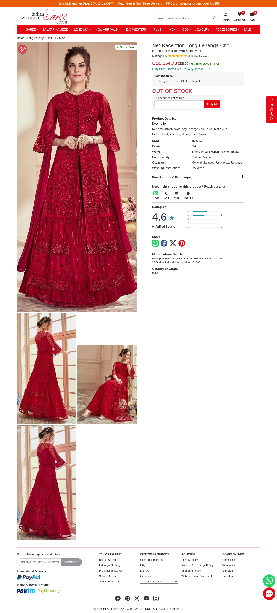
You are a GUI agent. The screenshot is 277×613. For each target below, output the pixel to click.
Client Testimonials (151, 559)
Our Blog (227, 570)
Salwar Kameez (55, 29)
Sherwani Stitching (110, 581)
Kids (185, 29)
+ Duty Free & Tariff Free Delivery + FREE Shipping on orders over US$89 (167, 3)
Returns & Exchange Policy (197, 565)
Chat (155, 197)
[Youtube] (146, 598)
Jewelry (202, 29)
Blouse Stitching (108, 559)
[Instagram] (156, 598)
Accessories (226, 29)
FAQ (142, 565)
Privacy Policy (189, 559)
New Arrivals (106, 29)
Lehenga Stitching (110, 565)
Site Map (227, 576)
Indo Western (135, 29)
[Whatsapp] (155, 243)
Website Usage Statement (196, 576)
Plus (158, 29)
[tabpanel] (77, 177)
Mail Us (144, 570)
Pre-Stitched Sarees (111, 570)
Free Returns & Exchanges (172, 177)
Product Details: (164, 118)
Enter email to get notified (169, 98)
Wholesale (228, 565)
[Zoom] (77, 177)
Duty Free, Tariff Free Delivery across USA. (181, 69)
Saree (31, 29)
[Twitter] (172, 243)
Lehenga (81, 29)
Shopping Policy (191, 570)
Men (172, 29)
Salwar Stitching (108, 576)
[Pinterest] (181, 243)
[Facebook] (164, 243)
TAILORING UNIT (110, 554)
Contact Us (228, 559)
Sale (247, 29)
